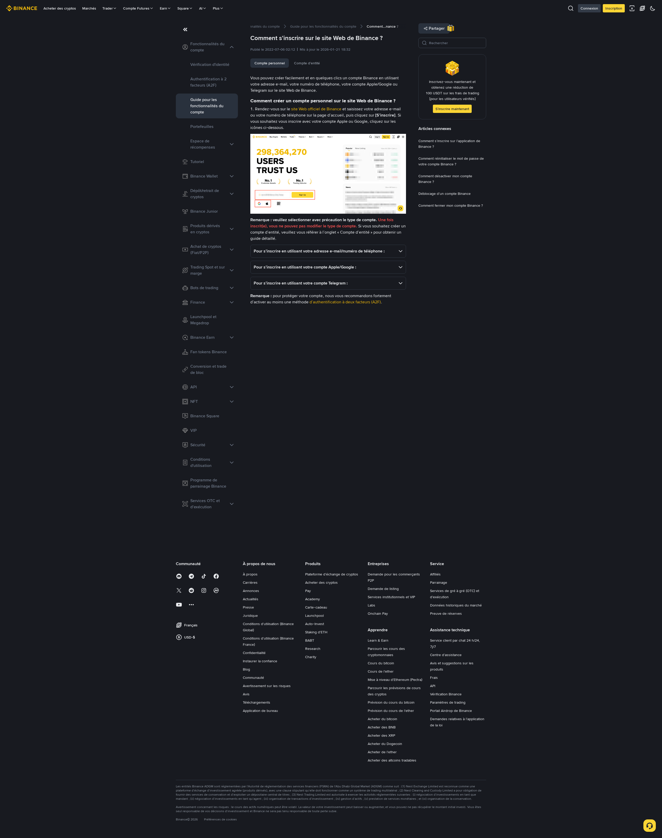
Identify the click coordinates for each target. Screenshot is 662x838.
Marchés (89, 8)
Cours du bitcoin (381, 663)
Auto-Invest (314, 623)
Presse (248, 607)
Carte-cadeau (316, 607)
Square (183, 8)
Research (312, 648)
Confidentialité (254, 652)
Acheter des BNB (382, 727)
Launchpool (314, 615)
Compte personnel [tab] (269, 63)
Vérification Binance (446, 694)
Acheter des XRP (381, 735)
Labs (371, 605)
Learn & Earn (378, 640)
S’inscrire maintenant (452, 108)
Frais (434, 677)
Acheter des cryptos (59, 8)
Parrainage (438, 582)
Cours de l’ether (381, 671)
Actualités (250, 599)
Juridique (250, 615)
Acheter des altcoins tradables (392, 760)
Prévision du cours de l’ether (391, 710)
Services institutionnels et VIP (391, 597)
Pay (308, 590)
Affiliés (435, 574)
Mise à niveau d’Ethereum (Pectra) (395, 679)
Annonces (251, 590)
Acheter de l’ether (382, 752)
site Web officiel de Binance (316, 109)
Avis (246, 694)
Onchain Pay (378, 613)
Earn (163, 8)
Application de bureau (260, 710)
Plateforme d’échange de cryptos (331, 574)
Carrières (250, 582)
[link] (207, 47)
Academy (312, 599)
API (432, 685)
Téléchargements (256, 702)
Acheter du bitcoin (382, 719)
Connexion (589, 8)
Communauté (253, 677)
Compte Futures (136, 8)
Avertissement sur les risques (267, 685)
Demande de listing (383, 588)
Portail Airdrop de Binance (451, 710)
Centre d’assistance (446, 654)
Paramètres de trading (447, 702)
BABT (309, 640)
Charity (310, 657)
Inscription (613, 8)
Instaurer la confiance (260, 661)
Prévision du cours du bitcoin (391, 702)
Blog (246, 669)
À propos (250, 574)
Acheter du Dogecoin (385, 743)
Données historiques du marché (456, 605)
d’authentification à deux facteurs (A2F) (345, 302)
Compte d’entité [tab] (307, 63)
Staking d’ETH (316, 632)
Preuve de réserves (446, 613)
